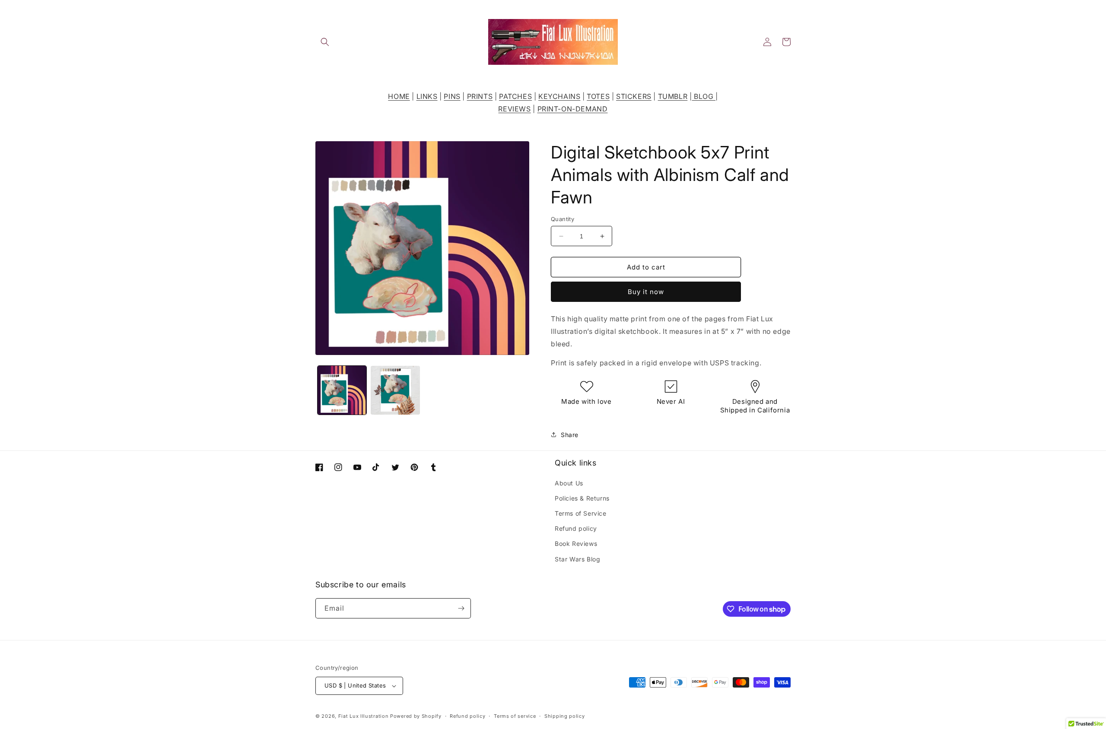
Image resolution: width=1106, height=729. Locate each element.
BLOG (703, 96)
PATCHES (515, 96)
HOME (399, 96)
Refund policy (576, 528)
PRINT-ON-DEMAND (572, 109)
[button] (324, 41)
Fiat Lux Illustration (363, 716)
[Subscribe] (460, 608)
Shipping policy (564, 716)
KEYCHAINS (559, 96)
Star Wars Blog (577, 559)
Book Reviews (576, 543)
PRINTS (480, 96)
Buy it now (646, 292)
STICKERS (634, 96)
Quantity (562, 219)
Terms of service (515, 716)
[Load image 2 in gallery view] (395, 390)
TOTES (598, 96)
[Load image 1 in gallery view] (342, 390)
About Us (569, 483)
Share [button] (569, 434)
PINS (452, 96)
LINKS (427, 96)
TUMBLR (673, 96)
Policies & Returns (582, 498)
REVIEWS (514, 109)
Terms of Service (581, 513)
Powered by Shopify (416, 716)
